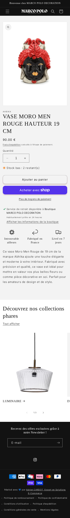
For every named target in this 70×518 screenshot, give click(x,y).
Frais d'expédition (12, 144)
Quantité (8, 150)
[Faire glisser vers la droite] (43, 413)
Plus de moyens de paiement (35, 199)
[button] (7, 11)
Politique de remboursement (19, 498)
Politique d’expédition (44, 503)
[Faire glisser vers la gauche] (27, 413)
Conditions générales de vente (20, 509)
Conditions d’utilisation (16, 503)
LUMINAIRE (12, 401)
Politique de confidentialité (52, 498)
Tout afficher (11, 323)
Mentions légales (49, 509)
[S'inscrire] (58, 442)
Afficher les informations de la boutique (33, 221)
